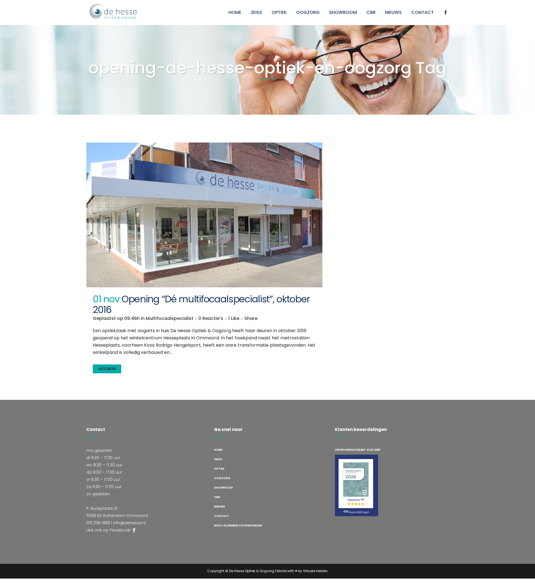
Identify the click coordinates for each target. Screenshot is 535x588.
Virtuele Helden (315, 571)
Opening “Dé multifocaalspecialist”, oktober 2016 (201, 304)
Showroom (223, 488)
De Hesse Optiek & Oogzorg (251, 571)
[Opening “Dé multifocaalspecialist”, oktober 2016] (204, 215)
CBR (217, 497)
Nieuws (219, 506)
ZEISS (218, 459)
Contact (221, 516)
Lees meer (107, 368)
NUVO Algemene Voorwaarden (238, 525)
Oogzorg (222, 478)
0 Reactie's (210, 318)
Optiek (219, 469)
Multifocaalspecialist (169, 318)
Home (218, 450)
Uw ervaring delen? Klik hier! (358, 450)
